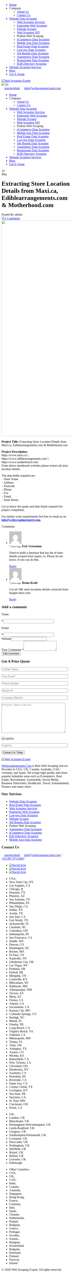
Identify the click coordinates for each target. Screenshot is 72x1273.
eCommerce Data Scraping (33, 39)
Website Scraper (26, 29)
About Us (23, 11)
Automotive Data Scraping (33, 56)
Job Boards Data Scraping (33, 53)
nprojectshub (12, 88)
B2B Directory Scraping (31, 63)
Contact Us (24, 15)
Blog (12, 70)
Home (13, 4)
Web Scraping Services (31, 22)
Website (6, 638)
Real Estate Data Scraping (33, 46)
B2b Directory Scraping (23, 836)
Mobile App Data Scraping (33, 43)
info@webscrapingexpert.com (42, 88)
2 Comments (12, 218)
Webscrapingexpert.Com (16, 765)
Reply (13, 566)
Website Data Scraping (23, 18)
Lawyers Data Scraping (31, 49)
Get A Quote (17, 74)
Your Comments (13, 649)
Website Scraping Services (25, 67)
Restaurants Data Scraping (33, 60)
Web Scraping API (28, 32)
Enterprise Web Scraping (32, 25)
